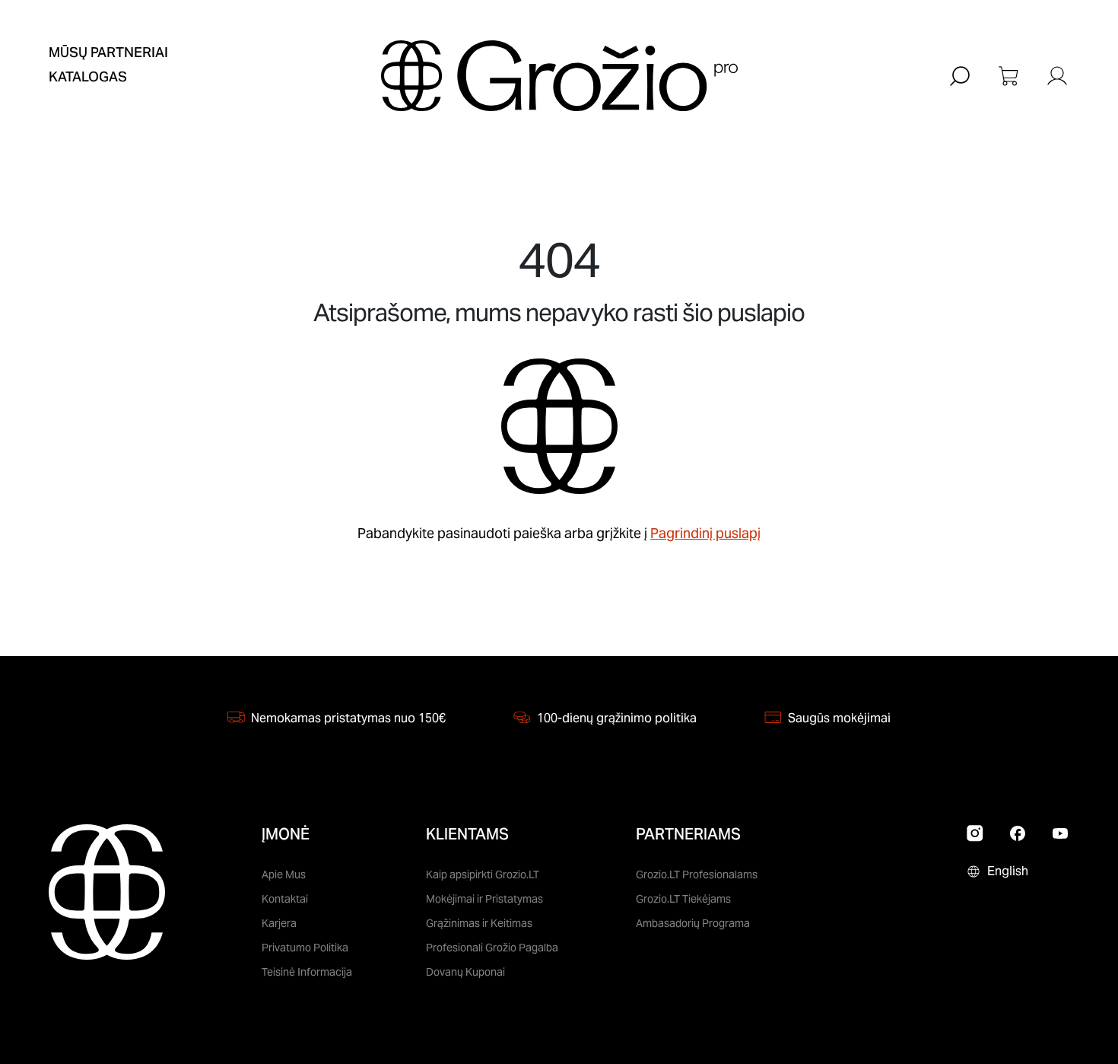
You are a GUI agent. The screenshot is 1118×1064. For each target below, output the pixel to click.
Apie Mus (284, 874)
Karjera (279, 923)
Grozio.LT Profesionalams (697, 874)
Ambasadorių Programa (693, 923)
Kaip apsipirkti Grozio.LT (482, 874)
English (1007, 871)
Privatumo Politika (305, 947)
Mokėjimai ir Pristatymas (484, 899)
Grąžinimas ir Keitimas (479, 923)
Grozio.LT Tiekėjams (683, 899)
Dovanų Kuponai (465, 972)
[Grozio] (559, 76)
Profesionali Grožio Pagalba (492, 947)
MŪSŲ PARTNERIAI (108, 52)
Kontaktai (285, 899)
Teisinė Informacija (307, 972)
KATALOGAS (88, 76)
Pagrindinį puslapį (705, 533)
